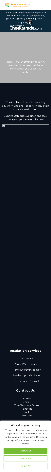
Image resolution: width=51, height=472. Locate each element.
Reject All (25, 466)
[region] (25, 446)
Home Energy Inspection (27, 369)
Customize (25, 458)
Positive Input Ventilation (27, 375)
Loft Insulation (27, 358)
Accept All (25, 450)
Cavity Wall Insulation (27, 364)
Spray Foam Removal (27, 381)
